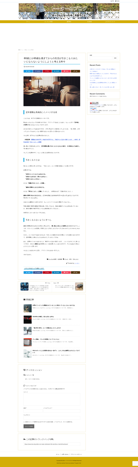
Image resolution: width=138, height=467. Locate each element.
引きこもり (75, 259)
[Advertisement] (69, 35)
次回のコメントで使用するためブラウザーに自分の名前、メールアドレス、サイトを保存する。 (49, 421)
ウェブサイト (26, 415)
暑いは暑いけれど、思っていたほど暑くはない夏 (102, 87)
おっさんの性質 (29, 49)
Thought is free (78, 463)
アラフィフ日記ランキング (96, 105)
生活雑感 (60, 259)
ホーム (21, 49)
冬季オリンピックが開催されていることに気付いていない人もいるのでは (54, 305)
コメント (25, 392)
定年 (70, 259)
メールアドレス (47, 408)
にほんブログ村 (94, 110)
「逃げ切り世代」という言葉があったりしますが (47, 328)
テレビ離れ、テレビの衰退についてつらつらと (46, 339)
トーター (77, 263)
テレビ (66, 259)
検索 (91, 55)
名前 (25, 408)
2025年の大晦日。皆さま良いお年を (43, 316)
